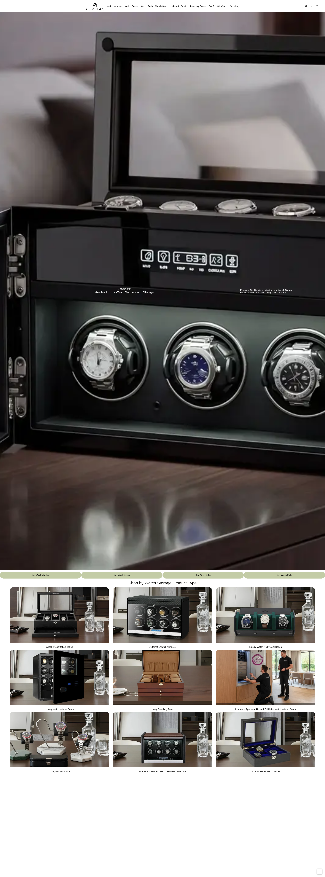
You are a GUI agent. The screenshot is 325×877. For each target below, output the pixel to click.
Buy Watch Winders (40, 575)
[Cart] (317, 6)
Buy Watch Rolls (284, 575)
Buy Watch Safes (203, 575)
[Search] (306, 6)
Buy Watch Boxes (122, 575)
